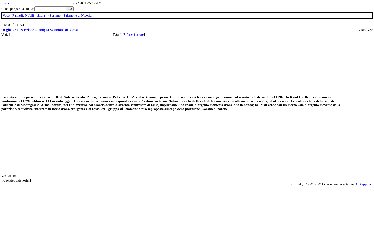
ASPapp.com (364, 184)
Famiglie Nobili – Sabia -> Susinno (36, 15)
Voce (6, 15)
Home (5, 3)
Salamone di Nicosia (77, 15)
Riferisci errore (133, 34)
